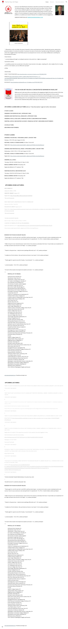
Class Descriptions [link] (60, 2)
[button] (66, 1)
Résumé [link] (52, 2)
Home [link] (47, 2)
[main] (34, 12)
